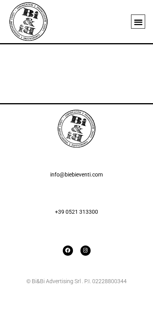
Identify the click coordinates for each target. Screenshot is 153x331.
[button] (138, 22)
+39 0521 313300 (76, 212)
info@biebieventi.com (76, 174)
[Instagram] (85, 251)
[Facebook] (68, 251)
